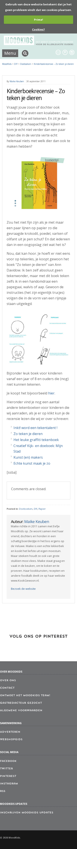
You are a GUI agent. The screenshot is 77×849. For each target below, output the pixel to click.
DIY (35, 508)
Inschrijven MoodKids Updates (26, 812)
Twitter (6, 768)
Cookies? (38, 29)
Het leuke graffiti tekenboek (36, 439)
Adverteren (10, 732)
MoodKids (7, 63)
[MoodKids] (38, 43)
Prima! (38, 19)
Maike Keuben (17, 81)
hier (51, 393)
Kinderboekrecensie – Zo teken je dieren (54, 63)
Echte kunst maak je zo (31, 463)
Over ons (8, 680)
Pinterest (8, 776)
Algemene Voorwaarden (21, 710)
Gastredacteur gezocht (21, 703)
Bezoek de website (23, 589)
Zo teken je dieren (28, 433)
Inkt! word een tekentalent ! (35, 427)
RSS (2, 791)
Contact (7, 688)
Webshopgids (11, 739)
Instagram (9, 783)
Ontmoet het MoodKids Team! (25, 695)
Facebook (8, 761)
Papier (42, 508)
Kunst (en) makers (28, 457)
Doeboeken (26, 508)
